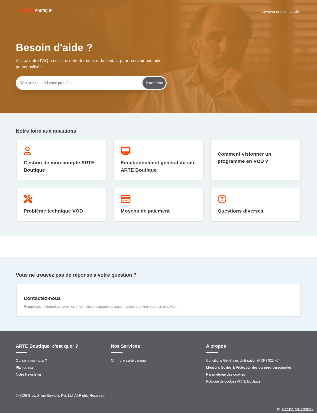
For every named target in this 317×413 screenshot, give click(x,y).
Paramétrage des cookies (225, 374)
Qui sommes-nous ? (31, 360)
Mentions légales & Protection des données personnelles (249, 367)
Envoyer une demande (280, 11)
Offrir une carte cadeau (128, 360)
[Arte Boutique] (36, 21)
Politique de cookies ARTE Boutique (233, 381)
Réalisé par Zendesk (298, 409)
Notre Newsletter (28, 374)
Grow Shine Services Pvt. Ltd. (51, 395)
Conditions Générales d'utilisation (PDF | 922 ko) (242, 360)
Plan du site (24, 367)
